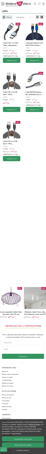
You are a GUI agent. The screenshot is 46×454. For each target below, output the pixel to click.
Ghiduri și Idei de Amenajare (10, 374)
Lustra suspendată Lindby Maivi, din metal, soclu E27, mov (11, 313)
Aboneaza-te (23, 356)
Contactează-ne (6, 418)
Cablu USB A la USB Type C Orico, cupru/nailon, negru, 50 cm (10, 93)
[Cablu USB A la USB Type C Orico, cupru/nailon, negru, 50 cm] (11, 80)
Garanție (4, 409)
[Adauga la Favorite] (16, 36)
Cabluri (5, 48)
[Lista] (37, 17)
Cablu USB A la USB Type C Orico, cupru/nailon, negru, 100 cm (11, 142)
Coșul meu (5, 403)
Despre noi (5, 371)
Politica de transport (8, 395)
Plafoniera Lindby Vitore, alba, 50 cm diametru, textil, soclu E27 (35, 313)
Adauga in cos (11, 60)
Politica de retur (6, 398)
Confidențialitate (7, 380)
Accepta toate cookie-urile (23, 439)
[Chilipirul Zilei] (19, 4)
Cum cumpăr (5, 401)
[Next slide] (42, 303)
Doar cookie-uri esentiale (23, 445)
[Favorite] (39, 4)
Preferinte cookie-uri (23, 450)
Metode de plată (6, 406)
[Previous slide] (3, 303)
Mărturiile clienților (7, 383)
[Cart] (43, 4)
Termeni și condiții (7, 377)
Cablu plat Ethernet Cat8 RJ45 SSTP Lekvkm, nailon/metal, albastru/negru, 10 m (34, 44)
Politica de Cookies (7, 386)
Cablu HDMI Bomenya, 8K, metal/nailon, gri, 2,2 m (34, 93)
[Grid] (42, 17)
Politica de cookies (34, 424)
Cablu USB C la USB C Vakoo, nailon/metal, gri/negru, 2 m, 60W (11, 44)
